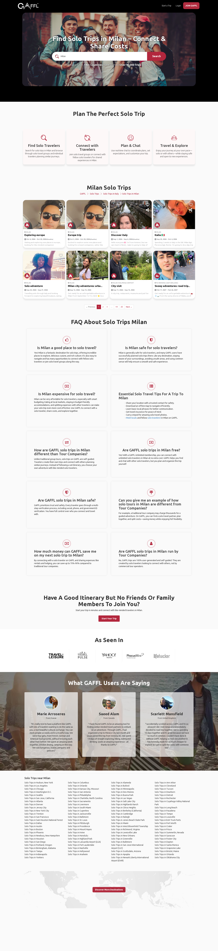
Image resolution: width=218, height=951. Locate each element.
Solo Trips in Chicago (34, 789)
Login (178, 5)
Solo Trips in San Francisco (36, 817)
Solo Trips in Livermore (78, 804)
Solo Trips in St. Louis (77, 820)
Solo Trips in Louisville (165, 817)
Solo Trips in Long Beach (166, 807)
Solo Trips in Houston (34, 839)
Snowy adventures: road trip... (172, 285)
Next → (129, 307)
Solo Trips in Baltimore (78, 817)
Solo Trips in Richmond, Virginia (125, 829)
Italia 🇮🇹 (160, 235)
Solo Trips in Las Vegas (121, 798)
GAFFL (83, 194)
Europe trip (74, 235)
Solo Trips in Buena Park (122, 795)
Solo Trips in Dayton (164, 842)
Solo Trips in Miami (119, 823)
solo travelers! (154, 418)
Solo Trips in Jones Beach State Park (128, 820)
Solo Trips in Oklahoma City (167, 857)
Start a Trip (166, 5)
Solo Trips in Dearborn (165, 792)
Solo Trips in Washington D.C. (37, 792)
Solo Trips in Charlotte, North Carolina (85, 798)
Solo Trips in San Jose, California (39, 798)
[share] (61, 210)
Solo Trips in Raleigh (120, 817)
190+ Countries (93, 64)
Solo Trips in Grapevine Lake (167, 848)
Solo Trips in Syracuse (165, 835)
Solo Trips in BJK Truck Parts (168, 820)
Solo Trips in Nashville (78, 848)
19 (117, 307)
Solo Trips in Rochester (165, 798)
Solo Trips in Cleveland (165, 786)
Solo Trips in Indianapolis (35, 854)
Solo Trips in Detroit (164, 795)
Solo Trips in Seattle (33, 795)
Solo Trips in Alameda (121, 782)
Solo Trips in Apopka (120, 854)
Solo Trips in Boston (33, 829)
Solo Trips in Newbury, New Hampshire (42, 835)
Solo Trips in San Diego (35, 842)
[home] (28, 6)
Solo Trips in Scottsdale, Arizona (126, 851)
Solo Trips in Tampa (33, 851)
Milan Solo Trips (109, 187)
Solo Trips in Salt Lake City (123, 801)
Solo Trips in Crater (163, 826)
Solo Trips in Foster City (165, 839)
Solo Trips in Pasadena (165, 811)
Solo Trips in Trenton (34, 814)
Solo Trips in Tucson (164, 789)
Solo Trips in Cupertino (78, 811)
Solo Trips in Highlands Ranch (124, 804)
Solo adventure (33, 285)
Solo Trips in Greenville (121, 839)
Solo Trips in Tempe (164, 814)
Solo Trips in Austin (33, 826)
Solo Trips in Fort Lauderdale (81, 845)
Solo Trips (94, 194)
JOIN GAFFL (191, 5)
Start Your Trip (109, 618)
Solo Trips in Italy (111, 194)
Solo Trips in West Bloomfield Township (129, 826)
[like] (61, 205)
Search (156, 56)
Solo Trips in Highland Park (80, 839)
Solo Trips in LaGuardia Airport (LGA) (84, 842)
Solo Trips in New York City (36, 811)
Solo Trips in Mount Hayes (80, 829)
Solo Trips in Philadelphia (79, 795)
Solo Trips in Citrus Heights (123, 807)
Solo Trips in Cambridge (122, 814)
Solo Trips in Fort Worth (165, 823)
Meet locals (131, 418)
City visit (116, 285)
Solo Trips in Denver (33, 804)
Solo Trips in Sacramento (79, 801)
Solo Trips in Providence (79, 826)
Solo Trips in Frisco (163, 829)
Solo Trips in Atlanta (33, 801)
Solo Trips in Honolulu (78, 835)
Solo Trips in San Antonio (79, 792)
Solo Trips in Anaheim (78, 854)
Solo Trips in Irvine (76, 832)
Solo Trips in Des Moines (122, 792)
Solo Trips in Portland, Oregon (38, 845)
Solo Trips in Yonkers (34, 857)
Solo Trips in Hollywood (79, 851)
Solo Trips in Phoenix (34, 832)
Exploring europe (34, 235)
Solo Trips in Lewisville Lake (124, 832)
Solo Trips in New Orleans (123, 835)
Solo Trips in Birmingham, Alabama (40, 848)
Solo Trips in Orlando (77, 786)
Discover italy (119, 235)
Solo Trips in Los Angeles (36, 786)
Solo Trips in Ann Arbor (165, 782)
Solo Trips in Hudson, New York (38, 782)
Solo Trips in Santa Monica (167, 845)
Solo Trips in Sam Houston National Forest (43, 820)
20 (122, 307)
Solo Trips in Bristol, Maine (167, 851)
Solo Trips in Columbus (78, 782)
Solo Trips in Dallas (33, 823)
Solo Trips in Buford (120, 786)
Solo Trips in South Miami (79, 807)
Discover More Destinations (109, 889)
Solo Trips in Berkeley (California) (126, 811)
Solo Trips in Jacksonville (79, 814)
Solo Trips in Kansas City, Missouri (83, 789)
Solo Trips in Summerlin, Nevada (169, 832)
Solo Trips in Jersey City (35, 807)
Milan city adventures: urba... (85, 285)
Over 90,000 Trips (130, 64)
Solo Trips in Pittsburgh (78, 823)
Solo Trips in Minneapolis (122, 789)
